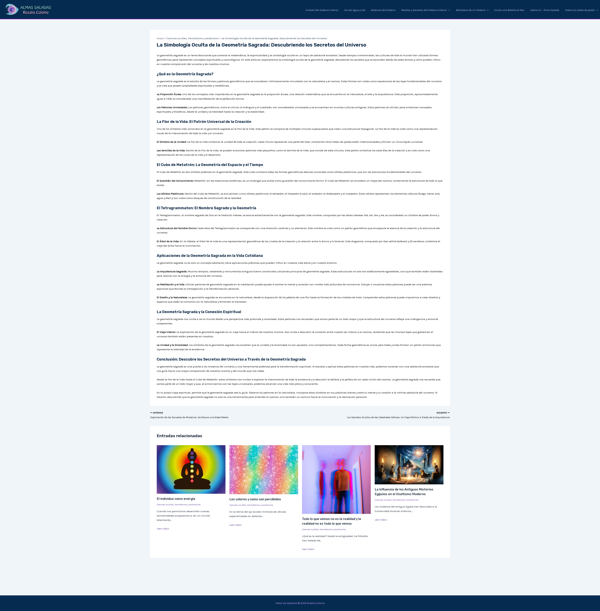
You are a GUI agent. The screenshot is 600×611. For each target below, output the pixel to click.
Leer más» (163, 528)
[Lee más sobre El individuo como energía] (191, 469)
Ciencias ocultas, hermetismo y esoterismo (179, 504)
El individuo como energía (176, 499)
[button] (448, 10)
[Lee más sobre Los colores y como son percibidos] (263, 469)
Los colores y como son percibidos (255, 499)
